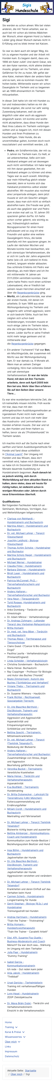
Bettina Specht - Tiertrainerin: (24, 732)
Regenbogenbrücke (28, 292)
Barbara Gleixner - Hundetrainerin (26, 569)
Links (8, 1046)
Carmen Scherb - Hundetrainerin (25, 896)
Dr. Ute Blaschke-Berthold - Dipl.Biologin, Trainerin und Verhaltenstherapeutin (23, 865)
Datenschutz (12, 1056)
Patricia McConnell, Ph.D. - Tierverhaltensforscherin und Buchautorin (23, 584)
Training (9, 1027)
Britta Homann (15, 627)
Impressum (11, 1051)
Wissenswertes (13, 1036)
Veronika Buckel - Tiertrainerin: (24, 768)
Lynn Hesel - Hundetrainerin (23, 993)
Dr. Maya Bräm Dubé (19, 1003)
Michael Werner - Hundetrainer (24, 562)
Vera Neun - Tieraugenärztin (23, 598)
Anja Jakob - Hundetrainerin (23, 972)
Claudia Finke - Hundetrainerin (24, 565)
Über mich (11, 1041)
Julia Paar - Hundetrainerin (22, 952)
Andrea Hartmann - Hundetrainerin (26, 917)
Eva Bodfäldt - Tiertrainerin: (23, 787)
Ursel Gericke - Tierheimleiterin (24, 982)
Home (8, 1022)
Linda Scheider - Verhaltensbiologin (27, 660)
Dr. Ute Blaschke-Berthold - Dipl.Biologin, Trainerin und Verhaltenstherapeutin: (23, 710)
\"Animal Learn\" (14, 454)
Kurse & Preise (13, 1031)
